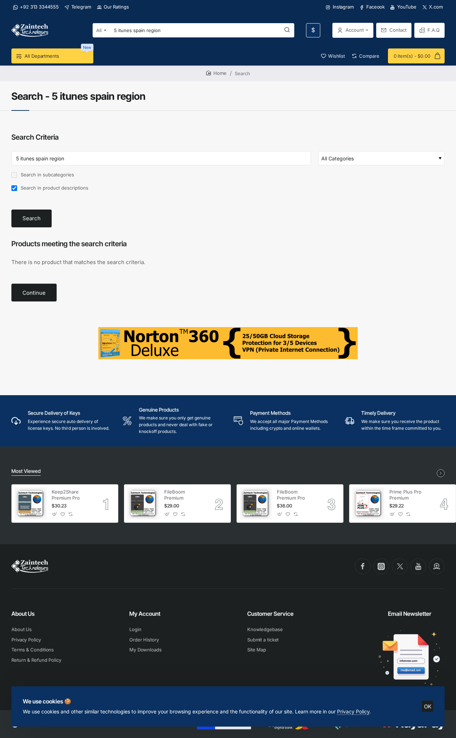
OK (427, 706)
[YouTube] (418, 566)
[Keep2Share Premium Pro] (31, 503)
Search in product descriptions (53, 188)
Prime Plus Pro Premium (405, 495)
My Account (144, 613)
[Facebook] (362, 566)
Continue (34, 292)
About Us (23, 613)
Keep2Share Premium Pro (66, 495)
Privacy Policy (353, 711)
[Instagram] (381, 566)
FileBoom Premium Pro (291, 495)
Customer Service (270, 613)
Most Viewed (26, 471)
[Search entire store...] (287, 30)
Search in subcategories (46, 174)
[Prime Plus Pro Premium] (368, 503)
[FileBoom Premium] (143, 503)
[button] (54, 514)
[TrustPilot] (437, 566)
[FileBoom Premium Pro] (256, 503)
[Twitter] (400, 566)
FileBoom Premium (174, 495)
